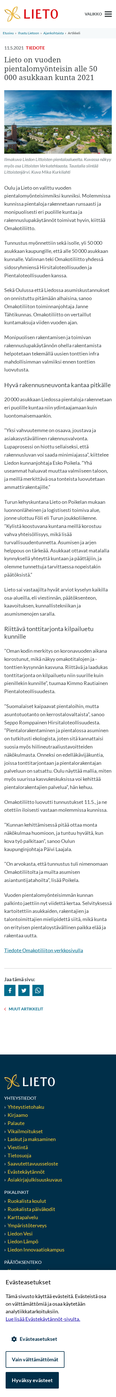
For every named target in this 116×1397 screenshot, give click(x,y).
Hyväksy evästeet (32, 1380)
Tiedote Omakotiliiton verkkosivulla (43, 950)
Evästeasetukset (38, 1339)
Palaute (16, 1123)
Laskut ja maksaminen (32, 1139)
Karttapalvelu (23, 1217)
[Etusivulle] (31, 13)
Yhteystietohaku (26, 1107)
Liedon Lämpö (23, 1241)
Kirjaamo (18, 1115)
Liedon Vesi (21, 1233)
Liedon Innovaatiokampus (36, 1249)
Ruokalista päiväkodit (31, 1209)
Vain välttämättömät (35, 1359)
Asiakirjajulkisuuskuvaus (35, 1179)
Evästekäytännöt (26, 1172)
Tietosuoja (19, 1155)
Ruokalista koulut (27, 1201)
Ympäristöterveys (27, 1225)
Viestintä (18, 1147)
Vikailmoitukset (25, 1131)
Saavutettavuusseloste (33, 1163)
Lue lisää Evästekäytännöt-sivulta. (43, 1319)
